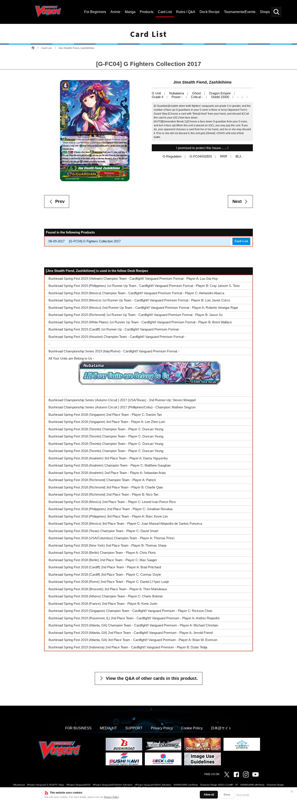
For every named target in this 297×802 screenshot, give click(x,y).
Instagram (246, 774)
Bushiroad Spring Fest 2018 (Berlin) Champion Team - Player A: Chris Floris (102, 552)
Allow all (209, 794)
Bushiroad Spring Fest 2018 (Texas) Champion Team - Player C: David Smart (103, 531)
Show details (242, 794)
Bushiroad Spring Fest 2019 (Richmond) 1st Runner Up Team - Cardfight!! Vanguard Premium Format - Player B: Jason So (135, 315)
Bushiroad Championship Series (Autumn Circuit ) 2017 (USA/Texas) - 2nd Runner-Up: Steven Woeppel (122, 400)
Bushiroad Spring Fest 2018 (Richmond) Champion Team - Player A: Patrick (102, 480)
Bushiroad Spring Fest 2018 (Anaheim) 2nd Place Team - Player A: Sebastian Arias (107, 473)
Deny (227, 794)
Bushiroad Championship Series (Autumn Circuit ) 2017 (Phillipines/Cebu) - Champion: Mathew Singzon (121, 407)
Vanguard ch (255, 774)
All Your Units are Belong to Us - (71, 358)
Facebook (236, 774)
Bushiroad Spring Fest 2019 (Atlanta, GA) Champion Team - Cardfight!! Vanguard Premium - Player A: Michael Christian (133, 625)
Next (237, 201)
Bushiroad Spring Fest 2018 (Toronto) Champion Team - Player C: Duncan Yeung (105, 429)
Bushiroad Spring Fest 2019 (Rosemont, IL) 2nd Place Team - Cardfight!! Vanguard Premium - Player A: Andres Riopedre (134, 618)
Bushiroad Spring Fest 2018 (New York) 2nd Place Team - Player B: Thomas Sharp (107, 545)
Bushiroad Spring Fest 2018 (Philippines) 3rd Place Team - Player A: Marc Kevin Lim (108, 516)
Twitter (227, 774)
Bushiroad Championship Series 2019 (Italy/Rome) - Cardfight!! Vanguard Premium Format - (113, 351)
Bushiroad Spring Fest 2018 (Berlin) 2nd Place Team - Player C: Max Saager (102, 560)
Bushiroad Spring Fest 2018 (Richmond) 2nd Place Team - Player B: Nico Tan (103, 494)
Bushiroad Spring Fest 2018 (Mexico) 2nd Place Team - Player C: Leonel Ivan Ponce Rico (112, 502)
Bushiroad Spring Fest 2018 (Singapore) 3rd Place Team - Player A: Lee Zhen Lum (106, 422)
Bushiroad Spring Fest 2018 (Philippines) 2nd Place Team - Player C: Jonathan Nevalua (110, 509)
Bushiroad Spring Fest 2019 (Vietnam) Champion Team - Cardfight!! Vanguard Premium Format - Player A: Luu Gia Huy (133, 278)
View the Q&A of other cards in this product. (152, 678)
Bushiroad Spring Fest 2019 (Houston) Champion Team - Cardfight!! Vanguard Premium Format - (117, 337)
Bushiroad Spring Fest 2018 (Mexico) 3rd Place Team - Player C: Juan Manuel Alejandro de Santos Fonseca (125, 523)
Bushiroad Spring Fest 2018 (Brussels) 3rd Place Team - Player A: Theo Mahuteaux (107, 589)
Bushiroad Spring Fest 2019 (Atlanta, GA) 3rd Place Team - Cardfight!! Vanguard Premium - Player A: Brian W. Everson (132, 640)
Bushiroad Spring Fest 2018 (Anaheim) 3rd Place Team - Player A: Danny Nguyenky (108, 458)
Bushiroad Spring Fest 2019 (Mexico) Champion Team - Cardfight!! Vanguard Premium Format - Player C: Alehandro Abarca (136, 293)
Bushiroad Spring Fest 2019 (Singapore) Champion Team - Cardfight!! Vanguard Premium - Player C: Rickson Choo (130, 611)
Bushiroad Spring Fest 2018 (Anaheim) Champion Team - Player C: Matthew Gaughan (109, 465)
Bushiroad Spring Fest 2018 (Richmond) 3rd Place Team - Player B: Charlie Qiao (105, 487)
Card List (46, 48)
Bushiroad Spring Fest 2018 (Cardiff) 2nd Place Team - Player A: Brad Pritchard (104, 567)
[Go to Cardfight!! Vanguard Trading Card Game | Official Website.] (33, 48)
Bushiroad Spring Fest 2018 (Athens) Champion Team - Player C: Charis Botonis (105, 596)
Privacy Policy (111, 797)
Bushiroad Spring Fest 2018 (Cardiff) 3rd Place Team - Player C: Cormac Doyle (104, 574)
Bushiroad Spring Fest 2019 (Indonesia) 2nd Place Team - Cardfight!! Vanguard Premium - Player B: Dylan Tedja (127, 647)
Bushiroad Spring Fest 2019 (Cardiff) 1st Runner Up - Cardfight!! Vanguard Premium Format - (114, 329)
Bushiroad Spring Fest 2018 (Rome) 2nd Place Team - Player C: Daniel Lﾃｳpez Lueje (108, 581)
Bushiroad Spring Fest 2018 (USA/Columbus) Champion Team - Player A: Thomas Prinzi (111, 538)
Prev (60, 201)
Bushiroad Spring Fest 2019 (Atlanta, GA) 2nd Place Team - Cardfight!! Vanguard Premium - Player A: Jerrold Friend (130, 632)
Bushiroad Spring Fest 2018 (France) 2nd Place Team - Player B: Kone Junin (102, 603)
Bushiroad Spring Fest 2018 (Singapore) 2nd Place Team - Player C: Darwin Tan (105, 414)
